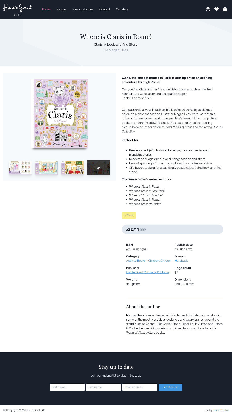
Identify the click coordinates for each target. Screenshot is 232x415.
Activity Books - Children (142, 260)
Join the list (170, 387)
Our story (122, 9)
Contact (104, 9)
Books (46, 9)
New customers (83, 9)
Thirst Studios (221, 410)
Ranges (61, 9)
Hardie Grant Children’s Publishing (148, 272)
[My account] (208, 10)
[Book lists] (216, 10)
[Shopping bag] (225, 10)
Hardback (181, 260)
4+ (99, 167)
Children (165, 260)
